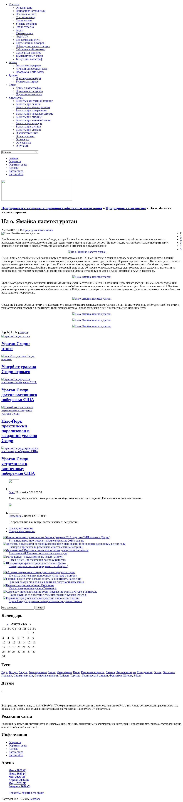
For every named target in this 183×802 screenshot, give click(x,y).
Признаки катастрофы (29, 91)
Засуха (23, 672)
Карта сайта (16, 170)
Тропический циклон (95, 675)
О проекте (15, 161)
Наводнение (144, 672)
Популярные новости (22, 531)
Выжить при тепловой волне (33, 120)
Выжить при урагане (28, 129)
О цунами (22, 145)
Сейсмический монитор (30, 49)
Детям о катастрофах (28, 87)
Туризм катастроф (27, 81)
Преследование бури (28, 78)
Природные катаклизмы (30, 10)
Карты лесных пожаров (30, 42)
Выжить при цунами (28, 126)
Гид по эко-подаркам (28, 65)
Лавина (110, 672)
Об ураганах (23, 142)
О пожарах (22, 139)
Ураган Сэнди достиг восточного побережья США (19, 395)
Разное (13, 62)
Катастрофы (16, 97)
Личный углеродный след (31, 68)
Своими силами (23, 675)
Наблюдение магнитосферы (33, 46)
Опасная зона (24, 7)
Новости (14, 4)
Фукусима (115, 675)
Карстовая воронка (92, 672)
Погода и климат (26, 14)
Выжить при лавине (28, 104)
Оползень (169, 672)
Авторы (13, 167)
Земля (51, 672)
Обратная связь (18, 164)
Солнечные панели (46, 675)
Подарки (6, 675)
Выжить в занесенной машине (34, 100)
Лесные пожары (126, 672)
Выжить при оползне (29, 116)
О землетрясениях (27, 132)
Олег (12, 492)
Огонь (157, 672)
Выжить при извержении (31, 110)
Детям (12, 84)
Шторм (127, 675)
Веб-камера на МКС (28, 39)
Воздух (23, 332)
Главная (13, 158)
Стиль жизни (24, 20)
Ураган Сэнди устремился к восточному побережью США (18, 466)
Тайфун (64, 675)
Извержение (64, 672)
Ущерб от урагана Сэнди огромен (18, 369)
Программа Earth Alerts (30, 71)
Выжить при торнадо (29, 123)
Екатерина (15, 515)
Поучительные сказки (29, 94)
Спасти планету (25, 17)
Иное (76, 672)
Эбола (137, 675)
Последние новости (21, 528)
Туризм (13, 75)
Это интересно (25, 26)
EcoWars (34, 798)
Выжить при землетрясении (33, 107)
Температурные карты (29, 55)
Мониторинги (24, 33)
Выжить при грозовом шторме (34, 113)
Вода (4, 672)
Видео (19, 30)
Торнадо (75, 675)
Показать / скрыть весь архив (26, 792)
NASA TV (22, 36)
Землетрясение (38, 672)
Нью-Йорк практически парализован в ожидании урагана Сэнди (19, 431)
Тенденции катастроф (29, 59)
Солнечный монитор (28, 52)
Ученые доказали (26, 23)
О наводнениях (25, 136)
